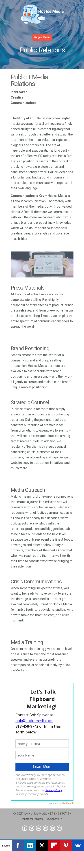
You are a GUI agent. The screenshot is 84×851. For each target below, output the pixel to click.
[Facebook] (25, 828)
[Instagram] (52, 828)
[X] (42, 845)
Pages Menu (42, 37)
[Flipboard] (45, 828)
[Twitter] (31, 828)
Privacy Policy (32, 819)
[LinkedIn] (30, 845)
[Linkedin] (38, 828)
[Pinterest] (59, 828)
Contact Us (53, 819)
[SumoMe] (78, 845)
